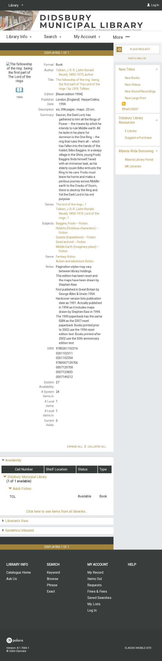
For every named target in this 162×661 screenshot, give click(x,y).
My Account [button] (85, 36)
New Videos (132, 84)
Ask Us (11, 579)
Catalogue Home (18, 572)
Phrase (52, 585)
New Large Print (135, 98)
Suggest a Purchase (138, 137)
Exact (51, 591)
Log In (155, 5)
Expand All (75, 446)
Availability (13, 460)
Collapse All (97, 446)
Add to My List (137, 58)
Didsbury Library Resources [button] (131, 120)
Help (132, 564)
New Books (132, 78)
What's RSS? (130, 109)
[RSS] (124, 104)
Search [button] (51, 36)
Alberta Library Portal (139, 159)
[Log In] (148, 5)
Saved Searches (99, 598)
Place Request (140, 49)
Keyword (53, 572)
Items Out (94, 579)
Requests (94, 585)
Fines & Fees (97, 591)
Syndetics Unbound (19, 530)
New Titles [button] (127, 69)
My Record (95, 572)
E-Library (131, 131)
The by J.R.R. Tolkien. (78, 84)
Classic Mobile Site (138, 647)
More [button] (118, 37)
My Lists (93, 604)
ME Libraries (133, 166)
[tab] (138, 69)
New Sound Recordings (140, 91)
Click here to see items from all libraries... (56, 511)
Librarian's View (16, 521)
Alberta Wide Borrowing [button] (136, 151)
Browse (52, 579)
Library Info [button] (17, 36)
